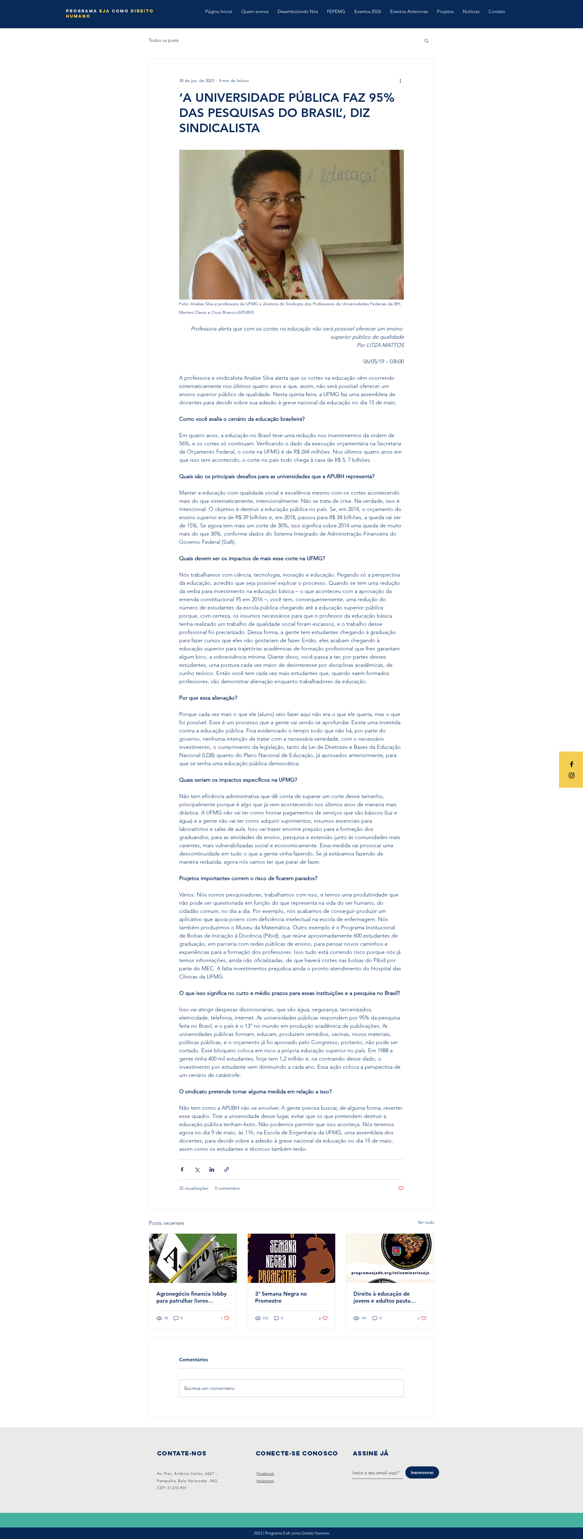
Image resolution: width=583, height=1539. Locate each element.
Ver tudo (426, 1222)
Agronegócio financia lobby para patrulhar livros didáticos (191, 1297)
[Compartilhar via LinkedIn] (212, 1169)
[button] (426, 40)
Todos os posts (164, 40)
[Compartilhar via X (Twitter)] (197, 1169)
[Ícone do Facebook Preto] (571, 764)
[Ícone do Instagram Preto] (571, 775)
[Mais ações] (400, 80)
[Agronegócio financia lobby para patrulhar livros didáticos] (193, 1258)
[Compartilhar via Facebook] (182, 1169)
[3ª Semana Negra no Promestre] (292, 1258)
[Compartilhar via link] (227, 1169)
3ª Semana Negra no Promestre (281, 1297)
